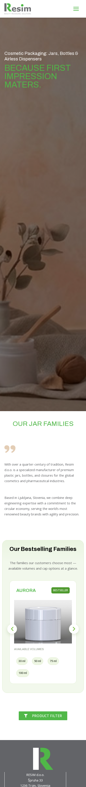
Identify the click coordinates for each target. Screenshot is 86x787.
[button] (12, 629)
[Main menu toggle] (76, 8)
